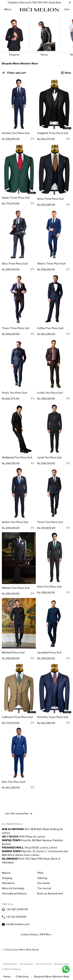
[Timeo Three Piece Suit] (19, 299)
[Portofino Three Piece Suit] (54, 688)
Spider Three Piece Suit (16, 197)
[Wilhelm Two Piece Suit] (19, 558)
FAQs (40, 872)
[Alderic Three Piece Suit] (54, 234)
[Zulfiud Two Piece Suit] (54, 299)
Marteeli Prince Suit (13, 652)
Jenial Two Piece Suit (49, 457)
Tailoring (42, 878)
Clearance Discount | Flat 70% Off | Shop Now (34, 2)
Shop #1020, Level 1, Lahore (29, 847)
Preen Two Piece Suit (14, 392)
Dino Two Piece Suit (13, 781)
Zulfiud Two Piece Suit (50, 328)
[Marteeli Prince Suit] (19, 623)
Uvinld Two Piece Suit (50, 392)
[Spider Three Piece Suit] (19, 168)
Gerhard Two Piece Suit (15, 133)
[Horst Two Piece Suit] (54, 557)
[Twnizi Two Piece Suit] (54, 492)
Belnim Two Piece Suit (15, 522)
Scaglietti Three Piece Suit (52, 133)
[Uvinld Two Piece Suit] (54, 363)
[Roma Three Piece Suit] (54, 169)
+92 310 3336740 (17, 909)
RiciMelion (15, 969)
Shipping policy (61, 964)
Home (6, 976)
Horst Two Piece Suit (49, 586)
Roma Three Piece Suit (50, 198)
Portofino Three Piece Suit (52, 717)
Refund (6, 872)
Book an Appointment (50, 893)
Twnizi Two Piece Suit (50, 522)
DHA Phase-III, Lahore (23, 836)
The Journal (44, 888)
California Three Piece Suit (17, 717)
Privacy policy (26, 964)
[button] (8, 9)
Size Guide (43, 883)
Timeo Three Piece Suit (15, 328)
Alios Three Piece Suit (15, 263)
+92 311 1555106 (16, 916)
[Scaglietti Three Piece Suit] (54, 104)
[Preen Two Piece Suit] (19, 363)
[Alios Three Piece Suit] (19, 234)
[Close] (70, 2)
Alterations (8, 883)
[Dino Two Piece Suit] (19, 752)
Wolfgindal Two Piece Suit (17, 457)
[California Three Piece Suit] (19, 688)
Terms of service (44, 964)
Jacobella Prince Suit (49, 652)
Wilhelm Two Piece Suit (15, 587)
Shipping (7, 878)
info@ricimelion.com (17, 924)
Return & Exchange (13, 888)
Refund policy (10, 964)
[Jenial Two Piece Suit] (54, 428)
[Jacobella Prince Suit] (54, 623)
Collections (22, 976)
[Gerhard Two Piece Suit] (19, 104)
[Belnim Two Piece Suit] (19, 492)
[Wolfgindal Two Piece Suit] (19, 428)
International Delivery (14, 893)
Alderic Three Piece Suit (51, 263)
